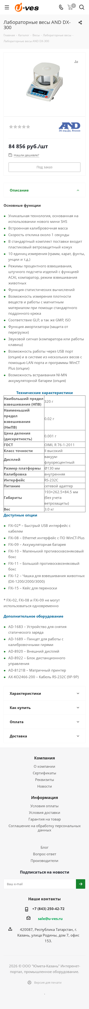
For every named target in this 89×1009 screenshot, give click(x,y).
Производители (44, 860)
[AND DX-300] (44, 82)
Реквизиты (44, 779)
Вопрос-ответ (44, 854)
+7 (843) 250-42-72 (48, 908)
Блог (44, 847)
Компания (44, 758)
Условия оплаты (44, 805)
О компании (44, 766)
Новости (44, 786)
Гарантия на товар (44, 819)
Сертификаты (44, 773)
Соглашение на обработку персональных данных (45, 827)
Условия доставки (44, 812)
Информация (44, 797)
